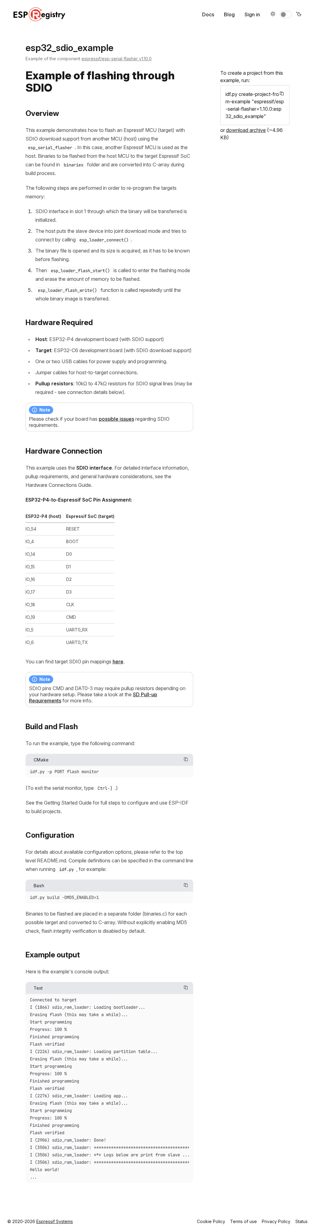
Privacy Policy (276, 1221)
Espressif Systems (54, 1221)
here (118, 661)
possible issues (116, 419)
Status (301, 1221)
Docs (208, 14)
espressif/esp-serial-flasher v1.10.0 (117, 58)
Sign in (252, 14)
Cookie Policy (211, 1221)
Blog (229, 14)
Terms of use (243, 1221)
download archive (246, 130)
